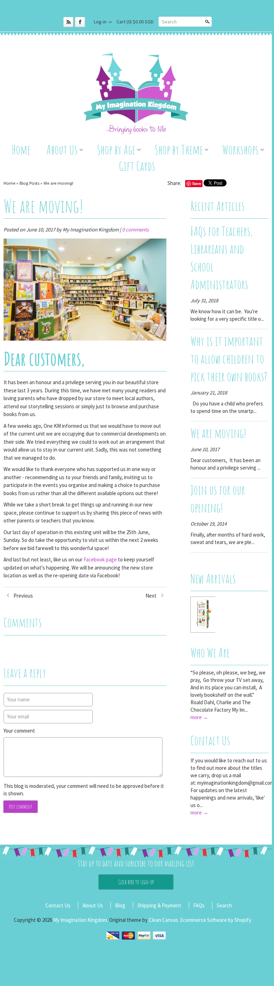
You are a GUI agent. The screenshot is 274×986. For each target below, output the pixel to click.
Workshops (240, 149)
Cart (135, 21)
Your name (18, 699)
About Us (62, 149)
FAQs (199, 905)
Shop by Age (116, 149)
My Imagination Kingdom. (81, 920)
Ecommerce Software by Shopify (215, 920)
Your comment (19, 730)
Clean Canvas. (164, 920)
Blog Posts (29, 183)
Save (196, 183)
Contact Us (210, 740)
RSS (68, 22)
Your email (18, 716)
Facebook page (100, 559)
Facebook (80, 22)
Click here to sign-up (136, 882)
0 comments (135, 229)
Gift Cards (137, 165)
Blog (120, 905)
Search (169, 21)
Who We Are (210, 652)
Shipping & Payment (159, 905)
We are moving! (58, 183)
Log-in (100, 21)
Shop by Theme (179, 149)
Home (21, 149)
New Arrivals (213, 578)
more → (199, 717)
